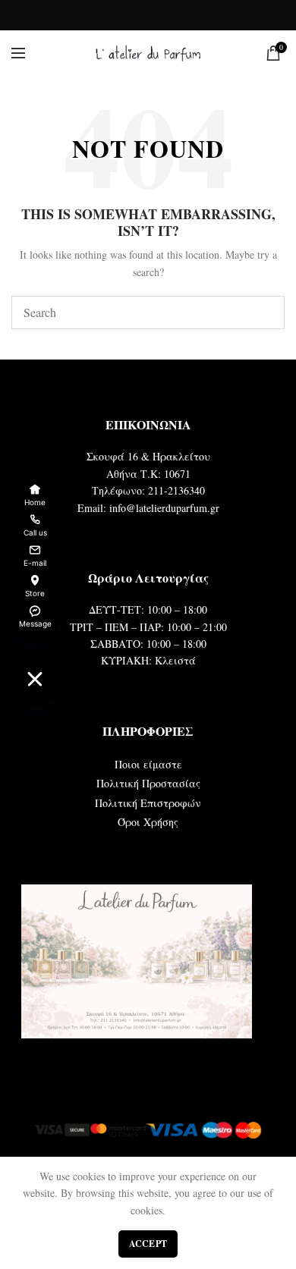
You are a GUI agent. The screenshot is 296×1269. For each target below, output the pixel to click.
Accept (148, 1243)
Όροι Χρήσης (148, 822)
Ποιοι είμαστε (148, 764)
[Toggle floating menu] (35, 679)
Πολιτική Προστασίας (148, 783)
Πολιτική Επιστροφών (148, 803)
